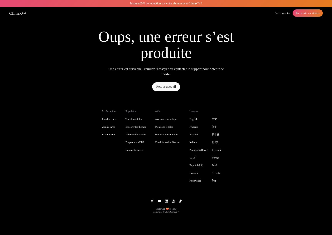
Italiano (193, 142)
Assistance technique (166, 119)
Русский (216, 149)
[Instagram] (173, 200)
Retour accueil (166, 86)
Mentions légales (164, 126)
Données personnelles (166, 134)
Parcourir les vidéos (308, 13)
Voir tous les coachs (135, 134)
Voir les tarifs (108, 126)
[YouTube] (159, 200)
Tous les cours (109, 119)
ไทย (214, 180)
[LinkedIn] (166, 200)
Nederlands (195, 180)
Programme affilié (134, 142)
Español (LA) (196, 165)
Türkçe (215, 157)
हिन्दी (214, 126)
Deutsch (193, 173)
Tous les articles (133, 119)
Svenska (216, 173)
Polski (215, 165)
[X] (152, 200)
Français (193, 126)
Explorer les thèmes (135, 126)
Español (193, 134)
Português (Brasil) (198, 149)
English (193, 119)
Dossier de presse (134, 149)
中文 (214, 119)
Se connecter (282, 13)
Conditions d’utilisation (167, 142)
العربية (192, 157)
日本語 (215, 134)
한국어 (215, 142)
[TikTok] (180, 200)
